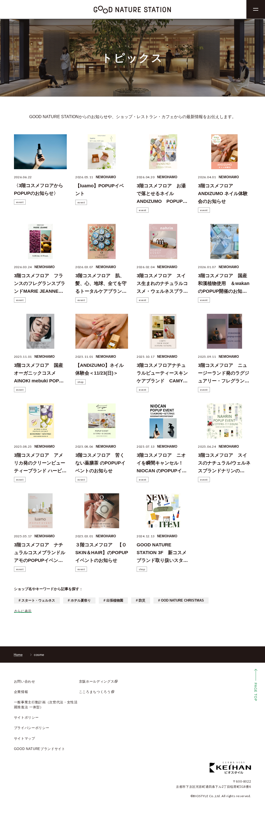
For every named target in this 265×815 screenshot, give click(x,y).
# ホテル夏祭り (79, 600)
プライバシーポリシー (31, 728)
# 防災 (140, 600)
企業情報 (21, 692)
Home (18, 655)
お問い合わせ (24, 681)
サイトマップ (24, 738)
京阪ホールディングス (96, 681)
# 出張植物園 (113, 600)
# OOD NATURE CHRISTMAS (181, 600)
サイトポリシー (26, 717)
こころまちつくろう (95, 692)
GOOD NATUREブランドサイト (39, 749)
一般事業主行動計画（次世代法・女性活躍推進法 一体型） (46, 704)
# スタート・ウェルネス (37, 600)
